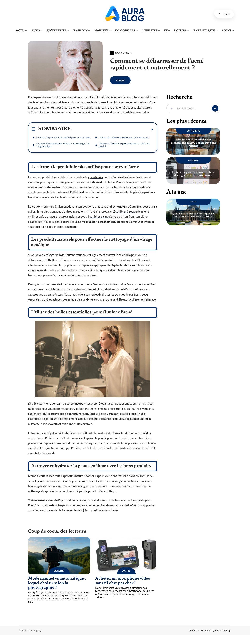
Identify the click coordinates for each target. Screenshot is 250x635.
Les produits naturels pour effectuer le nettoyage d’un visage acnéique (63, 145)
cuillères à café (99, 216)
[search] (219, 14)
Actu (126, 570)
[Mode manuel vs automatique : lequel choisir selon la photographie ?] (59, 555)
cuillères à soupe (126, 211)
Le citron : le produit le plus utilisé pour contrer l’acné (63, 138)
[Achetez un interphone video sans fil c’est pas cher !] (126, 555)
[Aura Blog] (125, 14)
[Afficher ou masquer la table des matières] (112, 130)
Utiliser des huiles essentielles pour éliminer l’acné (123, 138)
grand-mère (95, 177)
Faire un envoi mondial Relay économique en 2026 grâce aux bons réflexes (193, 142)
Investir (193, 160)
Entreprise (193, 131)
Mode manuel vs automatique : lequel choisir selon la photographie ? (57, 583)
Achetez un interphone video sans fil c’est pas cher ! (122, 581)
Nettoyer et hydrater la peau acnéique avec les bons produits (124, 145)
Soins (120, 80)
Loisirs (59, 570)
